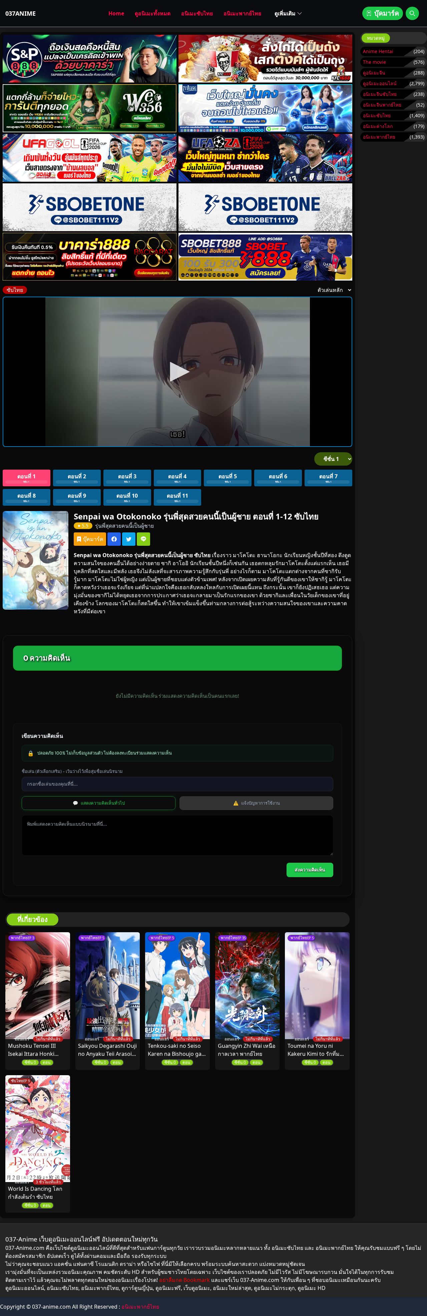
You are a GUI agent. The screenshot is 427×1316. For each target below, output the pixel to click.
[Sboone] (90, 207)
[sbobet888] (265, 257)
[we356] (90, 108)
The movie (374, 62)
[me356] (265, 108)
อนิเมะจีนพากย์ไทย (382, 105)
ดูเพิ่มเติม (285, 13)
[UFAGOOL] (90, 158)
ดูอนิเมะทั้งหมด (152, 13)
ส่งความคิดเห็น (310, 870)
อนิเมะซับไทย (197, 13)
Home (116, 13)
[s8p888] (90, 59)
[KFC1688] (265, 59)
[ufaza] (265, 158)
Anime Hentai (378, 51)
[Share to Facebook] (114, 539)
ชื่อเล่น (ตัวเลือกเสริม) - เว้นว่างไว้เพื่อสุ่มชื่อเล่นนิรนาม (72, 771)
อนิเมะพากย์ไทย (242, 13)
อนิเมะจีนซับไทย (380, 94)
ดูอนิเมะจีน (374, 72)
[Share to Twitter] (128, 539)
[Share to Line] (143, 539)
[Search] (412, 13)
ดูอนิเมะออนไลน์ (380, 83)
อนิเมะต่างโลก (378, 126)
